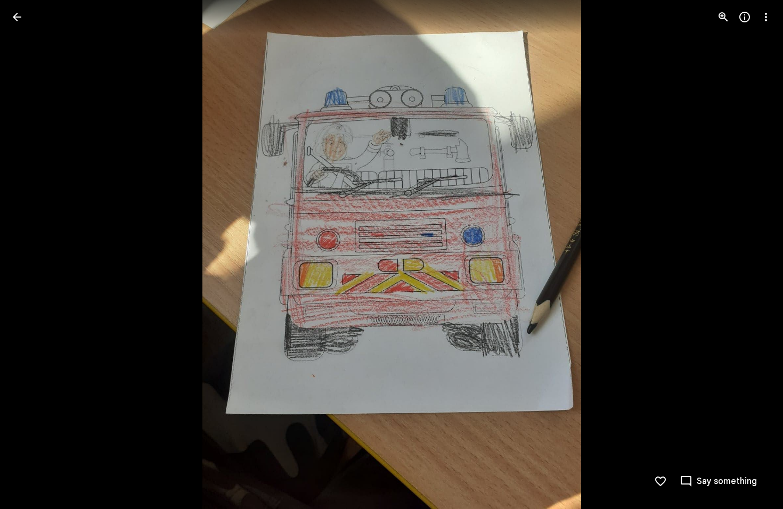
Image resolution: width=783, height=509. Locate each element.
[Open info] (744, 17)
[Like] (660, 481)
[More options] (766, 17)
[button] (30, 254)
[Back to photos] (17, 17)
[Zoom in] (723, 17)
